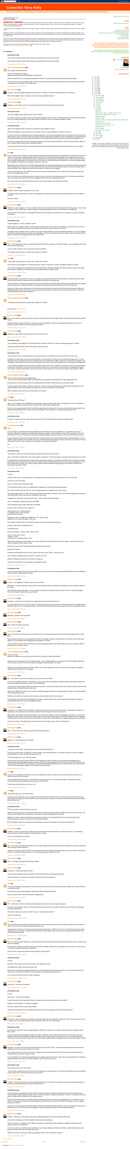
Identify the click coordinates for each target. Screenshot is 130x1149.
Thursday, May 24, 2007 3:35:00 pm (16, 201)
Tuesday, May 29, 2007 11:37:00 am (16, 787)
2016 (95, 78)
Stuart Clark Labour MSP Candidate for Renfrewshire (114, 33)
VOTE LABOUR (99, 128)
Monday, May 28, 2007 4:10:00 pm (16, 704)
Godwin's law (20, 309)
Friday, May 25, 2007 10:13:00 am (16, 413)
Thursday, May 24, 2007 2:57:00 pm (16, 108)
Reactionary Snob (13, 425)
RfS (8, 152)
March (97, 133)
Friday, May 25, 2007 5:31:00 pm (15, 468)
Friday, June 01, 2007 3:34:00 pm (16, 1086)
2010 (95, 88)
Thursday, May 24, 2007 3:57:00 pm (16, 272)
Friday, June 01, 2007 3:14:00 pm (16, 1076)
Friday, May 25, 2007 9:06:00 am (15, 394)
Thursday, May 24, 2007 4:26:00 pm (16, 337)
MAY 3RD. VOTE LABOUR (102, 130)
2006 (95, 139)
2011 (95, 87)
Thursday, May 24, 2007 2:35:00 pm (16, 99)
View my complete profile (122, 69)
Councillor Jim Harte (123, 37)
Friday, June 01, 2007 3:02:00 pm (16, 1061)
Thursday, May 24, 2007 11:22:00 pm (16, 371)
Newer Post (4, 1141)
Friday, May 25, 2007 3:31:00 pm (15, 447)
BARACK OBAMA (9, 19)
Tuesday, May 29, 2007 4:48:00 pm (16, 855)
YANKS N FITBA (99, 118)
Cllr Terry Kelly (12, 89)
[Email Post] (31, 45)
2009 (95, 90)
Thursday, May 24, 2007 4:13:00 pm (16, 327)
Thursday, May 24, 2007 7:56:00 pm (16, 349)
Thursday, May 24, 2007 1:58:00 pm (16, 86)
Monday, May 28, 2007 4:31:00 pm (16, 724)
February (98, 135)
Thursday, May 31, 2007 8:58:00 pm (16, 1012)
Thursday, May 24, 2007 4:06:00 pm (16, 294)
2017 (95, 76)
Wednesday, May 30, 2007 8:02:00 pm (17, 978)
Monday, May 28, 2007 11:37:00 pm (16, 768)
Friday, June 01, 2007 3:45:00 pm (16, 1110)
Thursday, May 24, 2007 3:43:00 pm (16, 217)
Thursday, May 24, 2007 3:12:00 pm (16, 122)
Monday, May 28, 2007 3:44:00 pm (16, 628)
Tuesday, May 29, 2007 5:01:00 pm (16, 880)
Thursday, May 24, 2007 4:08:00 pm (16, 312)
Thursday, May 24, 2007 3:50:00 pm (16, 238)
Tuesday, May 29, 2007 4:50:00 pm (16, 864)
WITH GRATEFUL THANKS (103, 123)
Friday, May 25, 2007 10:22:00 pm (16, 565)
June (97, 106)
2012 (95, 85)
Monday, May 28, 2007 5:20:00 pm (16, 743)
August (98, 102)
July (97, 104)
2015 (95, 80)
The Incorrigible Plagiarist (16, 67)
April (97, 132)
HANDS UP (98, 111)
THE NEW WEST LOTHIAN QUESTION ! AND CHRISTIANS (112, 120)
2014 (95, 81)
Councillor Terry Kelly (24, 7)
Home (44, 1141)
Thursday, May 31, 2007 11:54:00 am (16, 987)
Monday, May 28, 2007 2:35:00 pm (16, 609)
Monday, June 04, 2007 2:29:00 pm (16, 1136)
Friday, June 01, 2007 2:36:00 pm (16, 1041)
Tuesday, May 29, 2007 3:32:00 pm (16, 825)
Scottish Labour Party (123, 38)
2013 (95, 83)
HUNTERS (98, 109)
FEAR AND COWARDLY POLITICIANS (106, 114)
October (98, 99)
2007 (95, 93)
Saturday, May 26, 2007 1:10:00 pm (16, 576)
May (97, 107)
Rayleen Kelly (125, 36)
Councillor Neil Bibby (123, 34)
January (98, 137)
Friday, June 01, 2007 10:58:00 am (16, 1023)
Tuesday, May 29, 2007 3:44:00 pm (16, 839)
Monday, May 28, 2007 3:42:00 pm (16, 618)
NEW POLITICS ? (100, 121)
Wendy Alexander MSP (122, 30)
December (99, 95)
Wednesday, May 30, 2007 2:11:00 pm (17, 918)
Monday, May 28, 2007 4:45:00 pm (16, 733)
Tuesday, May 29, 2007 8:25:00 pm (16, 897)
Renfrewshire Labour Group (121, 31)
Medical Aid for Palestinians (121, 23)
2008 (95, 92)
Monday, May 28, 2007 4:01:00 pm (16, 672)
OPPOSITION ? (99, 126)
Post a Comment (7, 1139)
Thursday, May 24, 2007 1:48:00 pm (16, 64)
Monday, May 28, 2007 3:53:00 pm (16, 648)
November (99, 97)
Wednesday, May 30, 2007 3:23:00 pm (17, 935)
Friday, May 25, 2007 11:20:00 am (16, 422)
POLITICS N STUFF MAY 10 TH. (104, 125)
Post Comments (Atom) (17, 1145)
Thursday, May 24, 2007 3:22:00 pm (16, 149)
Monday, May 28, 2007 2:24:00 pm (16, 595)
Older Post (83, 1141)
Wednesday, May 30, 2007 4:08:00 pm (17, 954)
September (99, 100)
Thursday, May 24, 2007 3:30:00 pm (16, 184)
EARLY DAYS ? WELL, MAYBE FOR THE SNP (108, 113)
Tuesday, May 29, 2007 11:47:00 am (16, 803)
